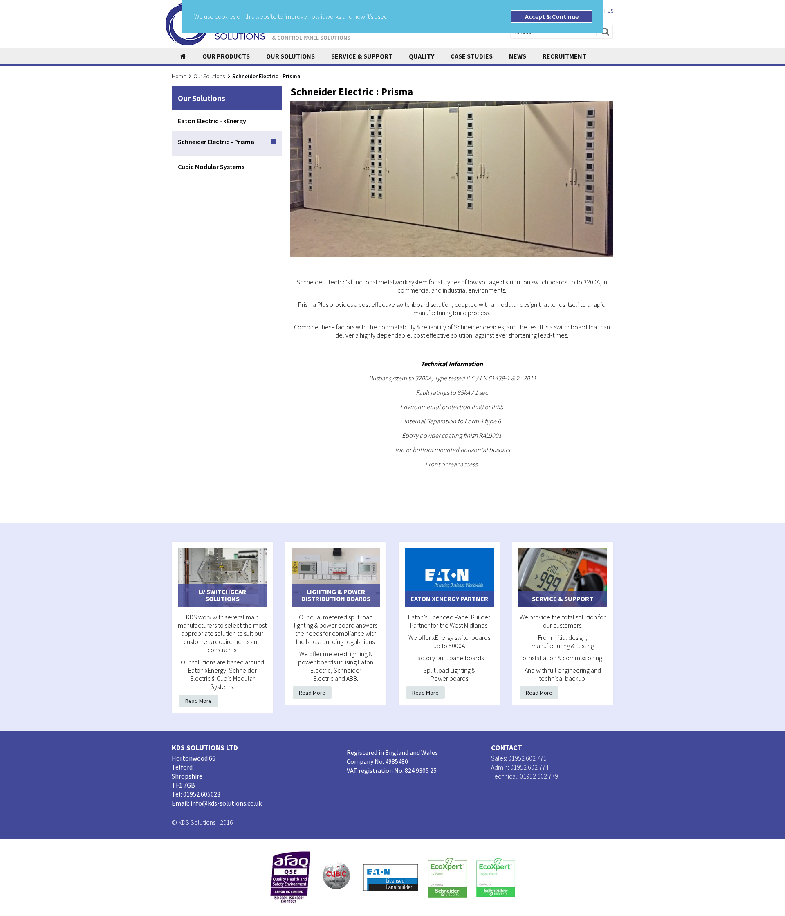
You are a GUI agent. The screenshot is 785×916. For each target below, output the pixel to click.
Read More (198, 700)
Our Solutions (290, 56)
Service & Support (361, 56)
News (517, 56)
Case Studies (472, 56)
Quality (421, 56)
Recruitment (564, 56)
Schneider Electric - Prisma (216, 141)
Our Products (226, 56)
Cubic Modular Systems (211, 166)
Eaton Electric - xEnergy (212, 121)
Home (179, 76)
